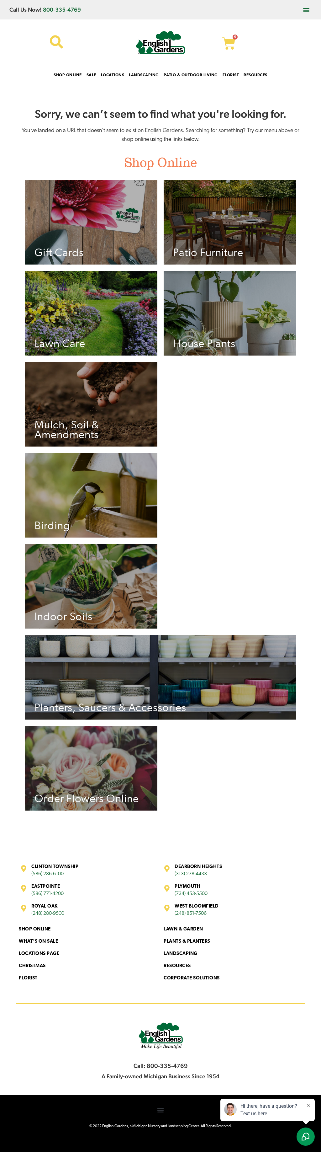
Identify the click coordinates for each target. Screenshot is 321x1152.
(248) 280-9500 (47, 913)
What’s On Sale (38, 941)
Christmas (32, 966)
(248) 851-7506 (191, 913)
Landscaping (180, 953)
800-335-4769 (62, 9)
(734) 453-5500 (191, 893)
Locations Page (39, 953)
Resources (177, 966)
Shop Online (35, 929)
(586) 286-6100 (47, 873)
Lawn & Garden (183, 929)
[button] (306, 9)
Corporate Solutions (192, 978)
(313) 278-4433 (191, 873)
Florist (28, 978)
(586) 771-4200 (47, 893)
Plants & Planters (187, 941)
